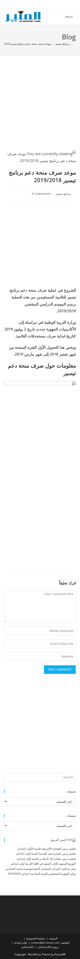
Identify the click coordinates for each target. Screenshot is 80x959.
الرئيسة (53, 938)
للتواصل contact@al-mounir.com (50, 942)
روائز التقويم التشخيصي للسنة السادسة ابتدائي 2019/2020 (42, 874)
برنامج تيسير (63, 194)
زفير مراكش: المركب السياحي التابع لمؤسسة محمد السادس (41, 869)
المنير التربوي (58, 840)
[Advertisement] (40, 108)
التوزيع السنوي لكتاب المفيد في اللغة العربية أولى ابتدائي (43, 863)
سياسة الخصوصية (35, 938)
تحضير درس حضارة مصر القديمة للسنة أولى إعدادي (46, 853)
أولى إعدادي (20, 942)
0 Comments (41, 194)
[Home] (75, 44)
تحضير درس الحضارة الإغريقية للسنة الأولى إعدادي (47, 848)
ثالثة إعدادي (27, 947)
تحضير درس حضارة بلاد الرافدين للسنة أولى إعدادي (46, 859)
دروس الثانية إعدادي (48, 947)
